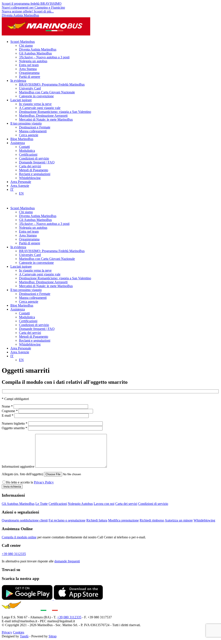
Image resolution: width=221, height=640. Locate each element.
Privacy (7, 632)
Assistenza (17, 143)
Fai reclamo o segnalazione (67, 520)
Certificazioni (28, 154)
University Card (30, 88)
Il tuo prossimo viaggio (26, 123)
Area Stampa (28, 69)
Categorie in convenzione (36, 96)
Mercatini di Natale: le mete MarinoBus (46, 119)
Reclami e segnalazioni (34, 174)
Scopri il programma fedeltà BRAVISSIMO (32, 3)
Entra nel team (29, 65)
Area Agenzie (19, 185)
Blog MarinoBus (21, 139)
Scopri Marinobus (22, 41)
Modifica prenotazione (123, 520)
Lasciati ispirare (21, 100)
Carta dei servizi (30, 166)
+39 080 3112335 (14, 554)
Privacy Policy (44, 482)
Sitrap (53, 636)
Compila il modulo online (19, 537)
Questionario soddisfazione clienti (25, 520)
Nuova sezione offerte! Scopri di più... (28, 11)
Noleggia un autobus (33, 61)
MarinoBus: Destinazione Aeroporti (43, 115)
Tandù (24, 636)
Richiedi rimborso (152, 520)
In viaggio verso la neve (35, 104)
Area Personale (20, 182)
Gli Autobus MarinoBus (35, 53)
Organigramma (29, 73)
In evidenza (18, 80)
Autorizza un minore (179, 520)
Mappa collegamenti (33, 131)
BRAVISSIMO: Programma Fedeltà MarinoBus (52, 84)
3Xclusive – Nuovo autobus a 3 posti (44, 57)
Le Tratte (41, 504)
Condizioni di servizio (34, 158)
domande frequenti (67, 561)
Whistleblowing (30, 178)
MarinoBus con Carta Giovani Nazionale (47, 92)
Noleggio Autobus (80, 504)
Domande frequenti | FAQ (37, 162)
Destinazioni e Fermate (34, 127)
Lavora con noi (104, 504)
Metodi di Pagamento (33, 170)
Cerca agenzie (28, 135)
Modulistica (27, 150)
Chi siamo (26, 45)
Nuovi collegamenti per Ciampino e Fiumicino (33, 7)
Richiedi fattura (96, 520)
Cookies (18, 632)
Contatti (24, 147)
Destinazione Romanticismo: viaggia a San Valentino (55, 112)
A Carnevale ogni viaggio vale (39, 108)
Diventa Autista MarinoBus (20, 15)
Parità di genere (29, 76)
